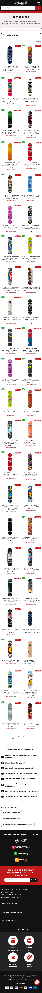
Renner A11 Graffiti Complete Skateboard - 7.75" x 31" (31, 569)
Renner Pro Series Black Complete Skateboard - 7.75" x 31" (11, 600)
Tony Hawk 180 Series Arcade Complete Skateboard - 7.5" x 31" (11, 196)
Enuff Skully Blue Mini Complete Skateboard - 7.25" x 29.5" (31, 196)
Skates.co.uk (18, 975)
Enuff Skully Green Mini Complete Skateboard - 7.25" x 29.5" (31, 258)
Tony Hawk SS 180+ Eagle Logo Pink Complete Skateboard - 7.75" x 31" (11, 100)
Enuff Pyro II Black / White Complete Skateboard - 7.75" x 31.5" (31, 319)
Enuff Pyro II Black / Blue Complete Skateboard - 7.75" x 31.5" (31, 631)
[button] (3, 3)
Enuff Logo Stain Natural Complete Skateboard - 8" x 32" (31, 661)
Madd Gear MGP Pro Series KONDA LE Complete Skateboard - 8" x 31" (31, 475)
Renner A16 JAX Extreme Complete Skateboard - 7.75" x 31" (11, 631)
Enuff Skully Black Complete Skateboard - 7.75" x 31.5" (31, 381)
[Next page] (29, 737)
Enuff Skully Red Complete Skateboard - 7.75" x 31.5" (11, 474)
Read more (4, 25)
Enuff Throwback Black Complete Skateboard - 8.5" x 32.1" (11, 569)
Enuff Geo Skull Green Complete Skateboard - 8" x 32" (11, 724)
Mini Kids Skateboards (11, 813)
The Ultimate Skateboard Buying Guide (17, 824)
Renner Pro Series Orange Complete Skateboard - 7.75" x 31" (31, 442)
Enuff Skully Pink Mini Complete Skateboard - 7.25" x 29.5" (11, 227)
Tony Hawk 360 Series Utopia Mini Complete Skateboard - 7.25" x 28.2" (31, 67)
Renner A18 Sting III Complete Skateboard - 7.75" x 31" (31, 724)
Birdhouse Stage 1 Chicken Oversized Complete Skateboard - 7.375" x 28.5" (31, 693)
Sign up (34, 880)
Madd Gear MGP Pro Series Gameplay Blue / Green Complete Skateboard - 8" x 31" (11, 443)
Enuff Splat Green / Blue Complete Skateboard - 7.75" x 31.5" (11, 692)
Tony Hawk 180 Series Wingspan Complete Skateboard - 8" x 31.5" (11, 289)
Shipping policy (20, 983)
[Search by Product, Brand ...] (38, 8)
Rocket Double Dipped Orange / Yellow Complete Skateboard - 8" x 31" (11, 165)
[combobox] (21, 8)
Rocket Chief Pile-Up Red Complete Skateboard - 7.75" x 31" (31, 539)
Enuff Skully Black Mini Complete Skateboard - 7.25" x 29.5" (11, 350)
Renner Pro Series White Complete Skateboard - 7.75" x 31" (11, 319)
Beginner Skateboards (11, 818)
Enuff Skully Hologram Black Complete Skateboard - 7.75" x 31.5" (31, 227)
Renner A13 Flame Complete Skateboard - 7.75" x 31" (31, 600)
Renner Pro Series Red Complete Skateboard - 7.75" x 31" (31, 411)
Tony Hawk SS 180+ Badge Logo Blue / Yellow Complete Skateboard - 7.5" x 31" (10, 508)
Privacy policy (20, 979)
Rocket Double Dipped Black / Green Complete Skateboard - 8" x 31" (11, 132)
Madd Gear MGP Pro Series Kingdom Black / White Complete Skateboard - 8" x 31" (31, 101)
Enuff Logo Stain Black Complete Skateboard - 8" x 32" (11, 539)
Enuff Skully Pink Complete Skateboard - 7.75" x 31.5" (11, 381)
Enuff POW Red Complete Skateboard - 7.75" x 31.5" (11, 661)
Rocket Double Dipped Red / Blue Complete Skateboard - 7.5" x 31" (31, 350)
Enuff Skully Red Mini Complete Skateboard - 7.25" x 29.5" (31, 164)
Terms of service (29, 979)
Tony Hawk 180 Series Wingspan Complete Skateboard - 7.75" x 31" (10, 258)
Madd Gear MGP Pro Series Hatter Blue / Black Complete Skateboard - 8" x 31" (11, 68)
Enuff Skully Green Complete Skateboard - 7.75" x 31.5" (11, 411)
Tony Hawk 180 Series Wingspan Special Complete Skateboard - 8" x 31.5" (31, 133)
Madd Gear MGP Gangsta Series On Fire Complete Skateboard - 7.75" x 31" (31, 289)
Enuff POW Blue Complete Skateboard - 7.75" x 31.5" (31, 507)
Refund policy (11, 979)
